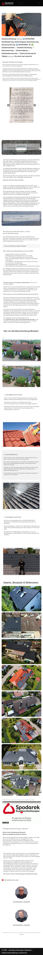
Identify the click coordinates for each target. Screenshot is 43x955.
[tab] (11, 135)
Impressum (23, 953)
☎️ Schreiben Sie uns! (10, 880)
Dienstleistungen (32, 135)
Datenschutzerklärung (10, 953)
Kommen (10, 56)
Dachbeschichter (12, 135)
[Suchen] (39, 3)
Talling (19, 39)
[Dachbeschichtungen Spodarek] (8, 3)
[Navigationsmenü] (20, 3)
